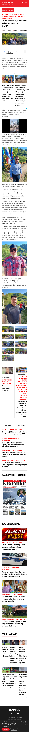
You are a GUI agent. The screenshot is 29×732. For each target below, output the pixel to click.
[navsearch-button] (22, 3)
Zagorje (11, 10)
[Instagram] (14, 713)
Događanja (5, 10)
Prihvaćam (5, 729)
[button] (25, 3)
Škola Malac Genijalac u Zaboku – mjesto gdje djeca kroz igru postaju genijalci (14, 453)
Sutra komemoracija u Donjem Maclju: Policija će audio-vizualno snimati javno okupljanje (13, 442)
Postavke (14, 729)
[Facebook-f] (11, 713)
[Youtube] (18, 713)
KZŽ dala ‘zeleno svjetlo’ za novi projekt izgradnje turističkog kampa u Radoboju (14, 464)
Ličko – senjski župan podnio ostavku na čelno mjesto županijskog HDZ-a (14, 432)
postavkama (5, 726)
